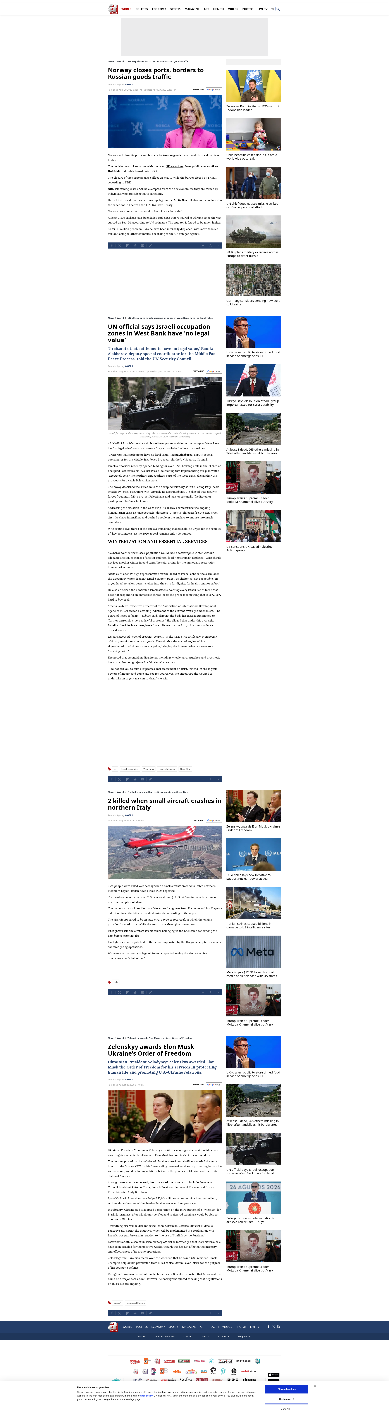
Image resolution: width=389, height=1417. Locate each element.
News (111, 61)
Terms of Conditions (164, 1336)
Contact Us (223, 1336)
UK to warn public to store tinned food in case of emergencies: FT (253, 354)
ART (206, 9)
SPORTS (175, 9)
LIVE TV (263, 9)
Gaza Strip (185, 769)
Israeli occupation (129, 769)
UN (156, 359)
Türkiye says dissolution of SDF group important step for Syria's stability (252, 402)
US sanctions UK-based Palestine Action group (249, 548)
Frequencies (244, 1336)
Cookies (187, 1336)
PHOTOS (247, 9)
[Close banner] (315, 1386)
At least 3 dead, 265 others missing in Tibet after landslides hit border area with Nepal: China (252, 452)
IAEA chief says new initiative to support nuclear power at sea (248, 877)
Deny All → (287, 1409)
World (120, 61)
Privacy (141, 1336)
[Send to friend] (142, 245)
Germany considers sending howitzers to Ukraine (253, 302)
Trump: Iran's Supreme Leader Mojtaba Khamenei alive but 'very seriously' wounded (249, 500)
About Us (205, 1336)
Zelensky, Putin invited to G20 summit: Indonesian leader (253, 108)
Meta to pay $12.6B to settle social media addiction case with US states (251, 974)
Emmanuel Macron (135, 1303)
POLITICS (142, 9)
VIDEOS (233, 9)
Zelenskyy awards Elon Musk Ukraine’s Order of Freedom (253, 828)
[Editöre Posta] (150, 245)
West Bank (148, 769)
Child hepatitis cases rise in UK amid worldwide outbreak (251, 157)
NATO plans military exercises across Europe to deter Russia (252, 254)
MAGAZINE (192, 9)
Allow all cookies (287, 1389)
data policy (146, 1395)
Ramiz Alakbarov (167, 769)
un (115, 769)
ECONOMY (159, 9)
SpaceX (117, 1303)
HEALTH (218, 9)
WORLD (126, 9)
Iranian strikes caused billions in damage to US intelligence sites (249, 925)
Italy (116, 982)
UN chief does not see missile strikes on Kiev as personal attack (252, 205)
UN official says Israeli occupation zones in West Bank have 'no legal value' (250, 1172)
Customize (285, 1399)
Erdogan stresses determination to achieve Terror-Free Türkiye (250, 1220)
